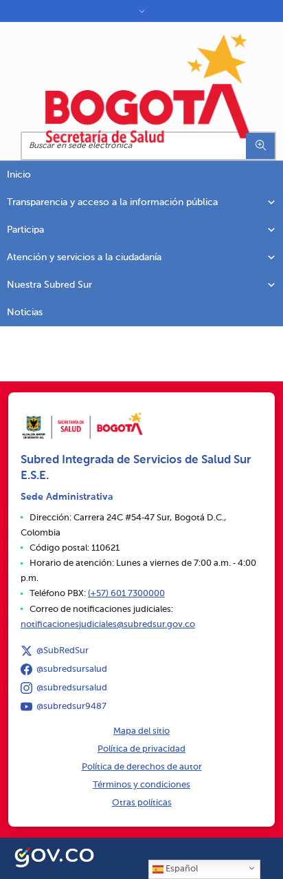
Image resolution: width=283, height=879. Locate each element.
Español (180, 869)
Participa (25, 230)
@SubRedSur (62, 650)
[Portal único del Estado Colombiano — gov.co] (54, 855)
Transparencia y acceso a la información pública (112, 202)
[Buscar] (260, 146)
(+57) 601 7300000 (126, 593)
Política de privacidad (141, 749)
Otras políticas (142, 802)
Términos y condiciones (141, 785)
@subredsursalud (71, 669)
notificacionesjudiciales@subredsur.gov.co (108, 624)
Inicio (19, 175)
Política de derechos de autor (142, 767)
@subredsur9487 (71, 706)
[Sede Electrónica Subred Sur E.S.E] (148, 88)
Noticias (25, 312)
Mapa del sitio (141, 731)
